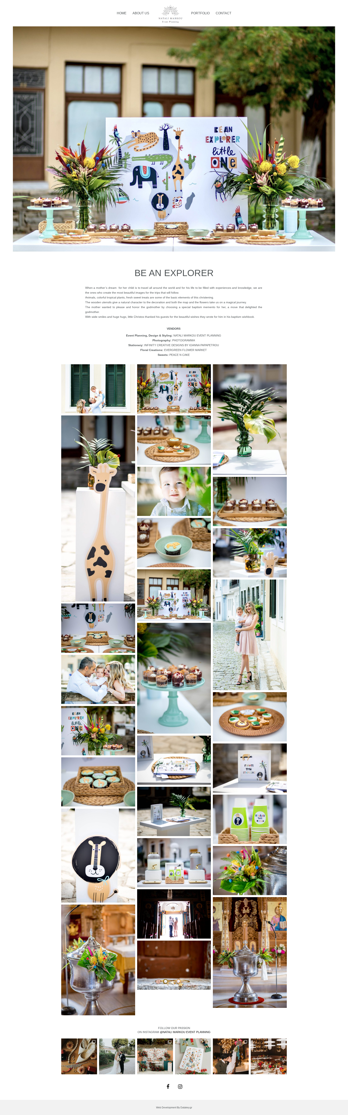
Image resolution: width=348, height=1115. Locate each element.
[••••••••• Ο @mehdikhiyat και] (269, 1056)
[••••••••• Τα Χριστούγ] (155, 1056)
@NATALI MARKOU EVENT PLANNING (185, 1032)
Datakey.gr (186, 1107)
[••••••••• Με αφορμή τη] (231, 1056)
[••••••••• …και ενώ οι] (117, 1056)
